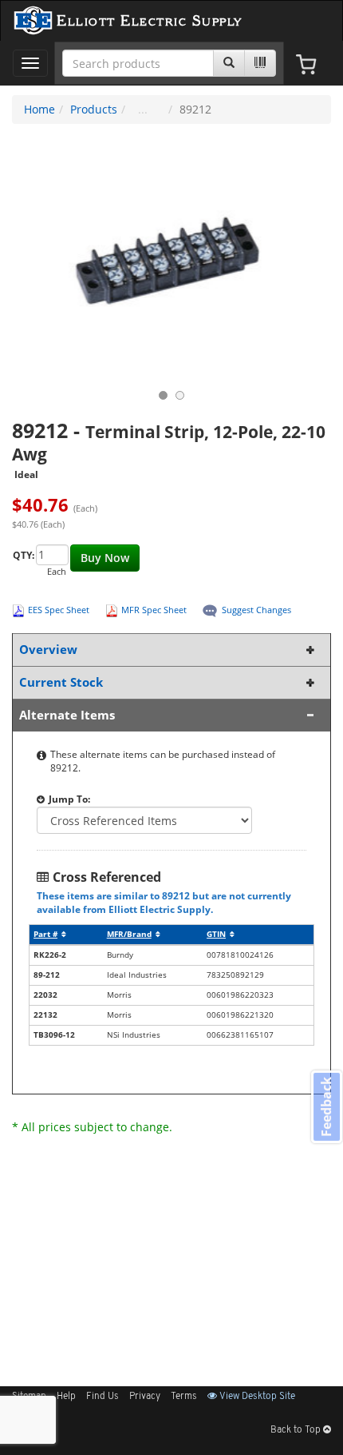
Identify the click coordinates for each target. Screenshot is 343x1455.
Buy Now (105, 557)
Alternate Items (67, 715)
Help (66, 1396)
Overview (48, 649)
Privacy (144, 1396)
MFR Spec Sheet (154, 610)
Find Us (102, 1396)
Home (39, 109)
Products (93, 109)
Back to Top (296, 1430)
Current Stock (61, 682)
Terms (184, 1396)
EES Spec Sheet (58, 610)
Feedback (326, 1107)
